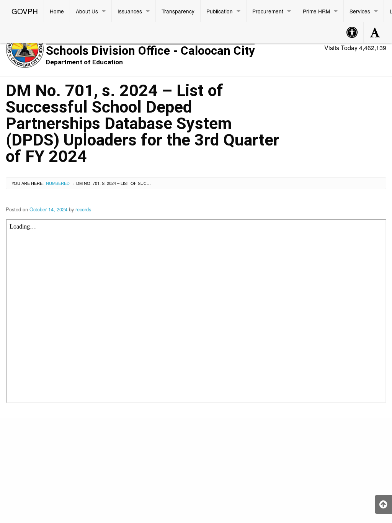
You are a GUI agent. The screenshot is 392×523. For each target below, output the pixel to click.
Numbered (58, 183)
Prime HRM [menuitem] (316, 11)
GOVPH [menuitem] (24, 11)
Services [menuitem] (360, 11)
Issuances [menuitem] (130, 11)
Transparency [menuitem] (178, 11)
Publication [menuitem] (219, 11)
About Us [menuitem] (87, 11)
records (83, 209)
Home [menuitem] (57, 11)
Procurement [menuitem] (267, 11)
